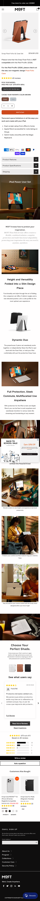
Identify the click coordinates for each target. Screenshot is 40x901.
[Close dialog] (38, 440)
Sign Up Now (29, 454)
